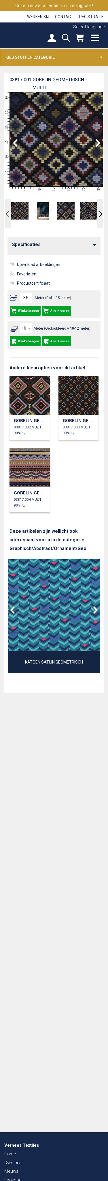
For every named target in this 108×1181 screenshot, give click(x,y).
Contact (64, 16)
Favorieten (26, 274)
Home (10, 1154)
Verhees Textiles (24, 35)
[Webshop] (80, 38)
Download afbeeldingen (38, 264)
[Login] (52, 38)
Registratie (91, 16)
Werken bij (38, 16)
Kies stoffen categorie (30, 57)
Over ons (13, 1162)
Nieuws (11, 1171)
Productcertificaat (33, 283)
